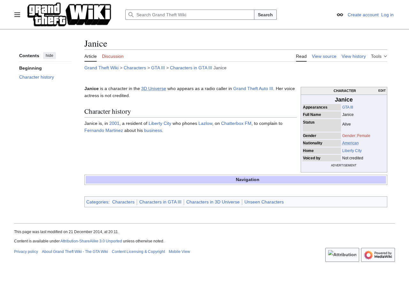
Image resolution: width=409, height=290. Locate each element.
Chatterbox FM (236, 123)
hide (49, 55)
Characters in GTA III (191, 67)
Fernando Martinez (103, 130)
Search (265, 14)
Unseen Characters (264, 201)
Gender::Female (356, 136)
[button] (17, 15)
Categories (97, 201)
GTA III (158, 67)
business (153, 130)
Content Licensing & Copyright (138, 251)
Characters (135, 67)
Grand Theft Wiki (101, 67)
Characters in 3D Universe (213, 201)
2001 (114, 123)
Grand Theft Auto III (253, 88)
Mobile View (179, 251)
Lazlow (205, 123)
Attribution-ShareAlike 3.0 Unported (91, 241)
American (350, 143)
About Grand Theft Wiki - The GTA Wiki (75, 251)
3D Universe (153, 88)
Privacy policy (26, 251)
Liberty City (352, 151)
